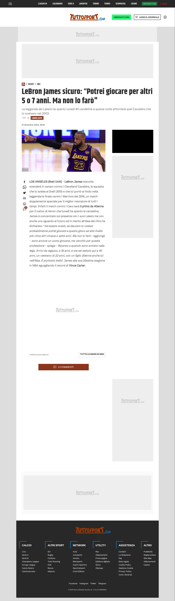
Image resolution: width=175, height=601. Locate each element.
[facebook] (24, 182)
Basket (31, 84)
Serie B (25, 558)
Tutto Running (54, 561)
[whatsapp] (24, 187)
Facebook (73, 583)
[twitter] (24, 193)
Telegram (102, 583)
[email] (24, 198)
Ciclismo (51, 558)
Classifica (42, 4)
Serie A (71, 4)
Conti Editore (78, 571)
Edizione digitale (103, 561)
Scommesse (121, 4)
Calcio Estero (28, 568)
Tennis (107, 4)
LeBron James (37, 118)
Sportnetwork (79, 568)
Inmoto (76, 558)
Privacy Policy (125, 571)
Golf (49, 565)
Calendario (57, 4)
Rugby (50, 555)
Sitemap (99, 568)
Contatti (122, 551)
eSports (51, 571)
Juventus (83, 4)
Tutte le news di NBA (92, 354)
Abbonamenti (101, 555)
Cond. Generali (125, 574)
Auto (75, 551)
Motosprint (77, 561)
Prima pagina (101, 558)
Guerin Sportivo (80, 565)
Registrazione (150, 555)
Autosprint (77, 555)
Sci (49, 551)
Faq (120, 558)
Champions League (30, 561)
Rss (97, 551)
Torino (96, 4)
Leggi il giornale (149, 17)
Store (98, 565)
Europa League (28, 565)
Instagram (84, 583)
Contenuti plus (149, 3)
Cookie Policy (125, 565)
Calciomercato (28, 571)
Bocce (50, 568)
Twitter (93, 583)
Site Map (147, 558)
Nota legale (124, 561)
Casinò (134, 4)
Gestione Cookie (126, 568)
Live (164, 4)
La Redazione (125, 555)
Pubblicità (148, 551)
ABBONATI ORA (121, 17)
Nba (38, 84)
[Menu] (10, 4)
